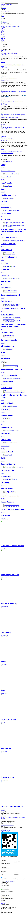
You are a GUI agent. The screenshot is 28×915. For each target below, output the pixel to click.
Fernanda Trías (4, 54)
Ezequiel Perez (4, 104)
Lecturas (2, 88)
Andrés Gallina (4, 117)
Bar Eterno (17, 26)
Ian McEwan (3, 93)
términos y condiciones (9, 881)
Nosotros (3, 27)
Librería (2, 26)
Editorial (9, 26)
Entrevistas (3, 99)
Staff (2, 30)
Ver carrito (3, 896)
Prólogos (3, 62)
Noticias (2, 149)
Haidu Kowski (4, 128)
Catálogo (3, 29)
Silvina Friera (4, 67)
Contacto (3, 818)
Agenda (13, 26)
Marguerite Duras (5, 80)
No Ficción (3, 50)
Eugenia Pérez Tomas (13, 117)
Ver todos (3, 361)
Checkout (3, 903)
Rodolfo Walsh (4, 140)
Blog (5, 26)
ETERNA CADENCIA (6, 4)
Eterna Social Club (15, 817)
